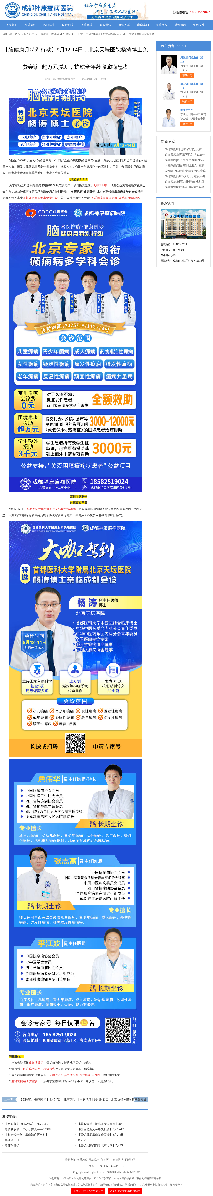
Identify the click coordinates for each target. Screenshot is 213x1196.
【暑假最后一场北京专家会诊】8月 (100, 1123)
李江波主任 (12, 1140)
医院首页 (12, 25)
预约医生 (199, 25)
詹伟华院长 (12, 1145)
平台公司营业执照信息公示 (88, 1190)
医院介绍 (30, 25)
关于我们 (70, 1159)
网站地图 (130, 1159)
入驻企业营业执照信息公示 (125, 1190)
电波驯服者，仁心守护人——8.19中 (28, 1129)
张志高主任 (85, 1140)
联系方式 (82, 1159)
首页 (17, 34)
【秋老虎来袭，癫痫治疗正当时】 (26, 1134)
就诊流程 (180, 25)
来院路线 (161, 25)
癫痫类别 (143, 25)
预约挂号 (187, 75)
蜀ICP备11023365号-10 (111, 1165)
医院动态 (68, 25)
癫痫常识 (105, 25)
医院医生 (49, 25)
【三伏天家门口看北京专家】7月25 (100, 1145)
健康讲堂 (118, 1159)
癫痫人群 (124, 25)
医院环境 (87, 25)
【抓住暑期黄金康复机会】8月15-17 (101, 1129)
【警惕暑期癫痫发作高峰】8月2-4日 (101, 1134)
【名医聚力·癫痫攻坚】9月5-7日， (27, 1123)
